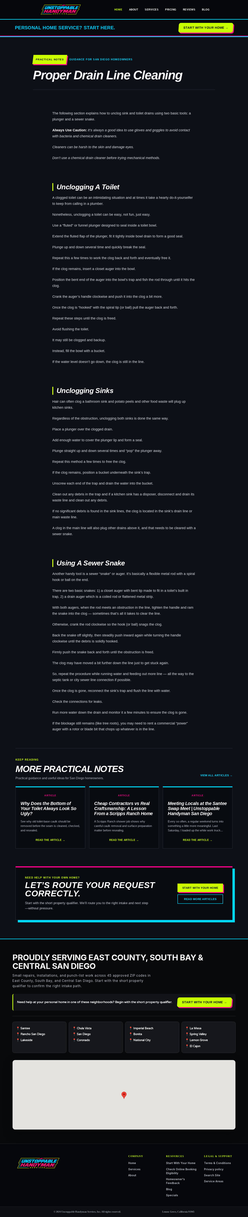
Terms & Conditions (217, 1163)
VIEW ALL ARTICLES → (216, 775)
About (133, 9)
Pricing (170, 9)
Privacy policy (213, 1169)
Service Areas (213, 1181)
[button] (124, 1095)
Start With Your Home (180, 1163)
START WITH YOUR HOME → (206, 27)
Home (118, 9)
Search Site (212, 1175)
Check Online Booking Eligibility (181, 1171)
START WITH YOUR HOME (200, 887)
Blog (205, 9)
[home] (60, 9)
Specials (172, 1195)
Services (151, 9)
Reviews (189, 9)
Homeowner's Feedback (175, 1181)
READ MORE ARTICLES (200, 899)
